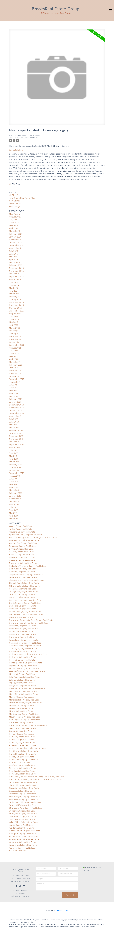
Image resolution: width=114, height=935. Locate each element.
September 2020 (16, 413)
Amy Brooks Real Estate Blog (22, 198)
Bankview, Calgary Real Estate (22, 546)
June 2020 (14, 422)
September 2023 (16, 311)
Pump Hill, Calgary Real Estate (22, 754)
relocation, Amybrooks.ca (20, 762)
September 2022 (16, 345)
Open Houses (15, 204)
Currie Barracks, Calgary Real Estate (25, 603)
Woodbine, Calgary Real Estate (23, 842)
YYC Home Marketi (17, 851)
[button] (16, 886)
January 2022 (15, 368)
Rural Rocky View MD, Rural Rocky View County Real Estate (35, 779)
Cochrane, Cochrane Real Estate (23, 589)
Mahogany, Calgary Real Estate (23, 691)
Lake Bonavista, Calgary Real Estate (25, 677)
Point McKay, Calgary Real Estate (23, 751)
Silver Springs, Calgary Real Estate (24, 788)
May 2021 (13, 391)
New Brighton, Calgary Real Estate (24, 720)
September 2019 (16, 445)
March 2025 (14, 262)
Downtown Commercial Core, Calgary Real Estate (31, 620)
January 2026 (15, 237)
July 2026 (13, 220)
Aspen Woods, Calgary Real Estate (24, 540)
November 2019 (16, 439)
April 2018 (13, 487)
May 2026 (13, 225)
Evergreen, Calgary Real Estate (23, 637)
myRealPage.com (61, 910)
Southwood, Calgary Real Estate (23, 800)
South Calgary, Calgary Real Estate (24, 797)
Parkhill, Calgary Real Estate (21, 740)
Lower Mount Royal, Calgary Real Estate (27, 688)
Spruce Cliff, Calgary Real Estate (23, 805)
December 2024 (16, 268)
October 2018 (15, 470)
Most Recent (14, 214)
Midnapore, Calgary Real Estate (23, 706)
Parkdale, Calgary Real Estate (22, 737)
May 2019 (13, 456)
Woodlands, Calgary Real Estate (23, 845)
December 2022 (16, 336)
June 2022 (14, 354)
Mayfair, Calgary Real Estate (21, 697)
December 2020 (16, 405)
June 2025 (14, 254)
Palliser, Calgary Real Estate (21, 734)
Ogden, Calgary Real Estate (21, 731)
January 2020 (15, 433)
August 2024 (15, 279)
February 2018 (15, 493)
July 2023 (13, 316)
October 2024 (15, 274)
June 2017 (13, 510)
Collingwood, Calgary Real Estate (24, 592)
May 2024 (13, 288)
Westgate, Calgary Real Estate (22, 834)
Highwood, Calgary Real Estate (23, 657)
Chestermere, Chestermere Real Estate (26, 580)
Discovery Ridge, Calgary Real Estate (25, 612)
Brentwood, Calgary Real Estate (23, 563)
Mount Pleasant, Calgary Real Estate (25, 717)
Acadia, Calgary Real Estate (21, 526)
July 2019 (13, 450)
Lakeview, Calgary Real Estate (22, 680)
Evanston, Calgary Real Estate (22, 634)
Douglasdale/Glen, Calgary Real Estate (26, 614)
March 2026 (14, 231)
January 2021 (15, 402)
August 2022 (15, 348)
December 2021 (16, 371)
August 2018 (14, 476)
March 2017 (14, 519)
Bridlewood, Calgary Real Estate (23, 569)
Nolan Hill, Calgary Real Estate (22, 723)
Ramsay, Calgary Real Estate (21, 757)
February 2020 (16, 430)
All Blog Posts (15, 195)
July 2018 (13, 479)
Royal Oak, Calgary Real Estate (22, 774)
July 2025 (13, 251)
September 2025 (16, 245)
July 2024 (13, 282)
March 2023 (14, 328)
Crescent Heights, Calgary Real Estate (26, 600)
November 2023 (16, 305)
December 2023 (16, 302)
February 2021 (15, 399)
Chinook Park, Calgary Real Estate (24, 583)
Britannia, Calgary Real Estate (22, 572)
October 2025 (15, 243)
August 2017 (14, 504)
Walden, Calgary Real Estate (21, 828)
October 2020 (15, 410)
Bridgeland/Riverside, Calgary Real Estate (27, 566)
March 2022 (14, 362)
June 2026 (14, 223)
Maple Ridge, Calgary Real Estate (24, 694)
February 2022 (15, 365)
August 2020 (15, 416)
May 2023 (13, 322)
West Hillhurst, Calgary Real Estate (24, 831)
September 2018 (16, 473)
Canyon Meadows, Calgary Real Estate (26, 575)
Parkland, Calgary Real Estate (22, 743)
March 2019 (14, 462)
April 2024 (13, 291)
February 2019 (15, 465)
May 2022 (13, 356)
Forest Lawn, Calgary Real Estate (23, 640)
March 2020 (14, 428)
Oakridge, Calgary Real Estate (22, 728)
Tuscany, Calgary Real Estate (22, 819)
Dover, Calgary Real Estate (21, 617)
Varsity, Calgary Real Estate (21, 825)
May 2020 (13, 425)
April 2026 (13, 228)
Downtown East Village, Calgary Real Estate (28, 623)
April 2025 (13, 260)
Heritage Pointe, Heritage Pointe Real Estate (29, 654)
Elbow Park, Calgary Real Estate (23, 629)
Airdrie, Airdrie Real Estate (20, 529)
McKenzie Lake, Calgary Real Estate (25, 700)
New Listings (14, 201)
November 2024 (16, 271)
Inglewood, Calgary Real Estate (23, 666)
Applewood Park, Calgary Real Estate (25, 535)
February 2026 (15, 234)
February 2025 (15, 265)
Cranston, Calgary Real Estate (22, 597)
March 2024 (14, 294)
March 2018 (14, 490)
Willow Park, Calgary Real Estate (23, 836)
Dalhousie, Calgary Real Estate (22, 606)
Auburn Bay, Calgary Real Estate (23, 543)
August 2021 (14, 382)
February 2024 (15, 297)
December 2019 (16, 436)
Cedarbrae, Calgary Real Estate (23, 577)
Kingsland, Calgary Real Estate (22, 674)
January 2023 (15, 334)
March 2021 (14, 396)
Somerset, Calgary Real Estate (22, 794)
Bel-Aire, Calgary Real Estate (21, 552)
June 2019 (13, 453)
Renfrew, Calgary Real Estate (22, 765)
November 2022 (16, 339)
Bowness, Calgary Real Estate (22, 557)
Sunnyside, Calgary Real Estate (23, 814)
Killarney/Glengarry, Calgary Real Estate (27, 671)
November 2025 (16, 240)
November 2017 (16, 499)
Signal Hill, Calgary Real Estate (22, 785)
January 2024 (15, 299)
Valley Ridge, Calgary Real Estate (23, 822)
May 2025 (13, 257)
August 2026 (15, 217)
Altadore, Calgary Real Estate (22, 532)
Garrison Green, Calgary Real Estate (25, 643)
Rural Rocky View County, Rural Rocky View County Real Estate (37, 777)
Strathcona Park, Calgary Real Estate (25, 808)
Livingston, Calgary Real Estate (22, 686)
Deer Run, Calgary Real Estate (22, 609)
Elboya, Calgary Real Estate (21, 631)
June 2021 (13, 388)
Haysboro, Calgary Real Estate (22, 651)
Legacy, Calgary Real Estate (21, 683)
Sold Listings (14, 207)
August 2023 (15, 314)
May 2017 (13, 513)
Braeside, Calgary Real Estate (27, 137)
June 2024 (14, 285)
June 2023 (14, 319)
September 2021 (16, 379)
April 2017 (13, 516)
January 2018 (15, 496)
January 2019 (15, 467)
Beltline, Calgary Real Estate (21, 555)
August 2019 (14, 447)
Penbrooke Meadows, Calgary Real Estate (27, 748)
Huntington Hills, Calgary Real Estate (25, 663)
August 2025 (15, 248)
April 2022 (13, 359)
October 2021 (15, 376)
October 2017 (15, 502)
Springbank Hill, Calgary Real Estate (25, 802)
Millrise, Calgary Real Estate (21, 708)
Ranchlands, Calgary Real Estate (23, 760)
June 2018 (13, 482)
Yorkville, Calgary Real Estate (22, 848)
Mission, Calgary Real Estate (21, 711)
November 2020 (16, 408)
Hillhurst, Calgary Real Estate (22, 660)
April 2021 (13, 393)
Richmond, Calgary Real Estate (23, 768)
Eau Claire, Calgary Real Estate (22, 626)
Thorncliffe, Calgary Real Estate (23, 817)
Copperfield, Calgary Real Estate (23, 594)
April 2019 (13, 459)
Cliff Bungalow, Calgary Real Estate (24, 586)
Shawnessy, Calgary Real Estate (23, 782)
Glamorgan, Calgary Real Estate (23, 649)
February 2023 (15, 331)
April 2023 (13, 325)
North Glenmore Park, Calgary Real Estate (28, 725)
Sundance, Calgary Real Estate (23, 811)
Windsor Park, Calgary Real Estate (24, 839)
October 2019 (15, 442)
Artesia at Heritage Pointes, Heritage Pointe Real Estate (33, 538)
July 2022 (13, 351)
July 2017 (13, 507)
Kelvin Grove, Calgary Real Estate (24, 668)
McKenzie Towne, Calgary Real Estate (26, 703)
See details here (16, 150)
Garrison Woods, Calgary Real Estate (25, 646)
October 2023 (15, 308)
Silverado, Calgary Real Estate (22, 791)
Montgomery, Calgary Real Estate (24, 714)
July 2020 (13, 419)
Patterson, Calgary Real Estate (22, 745)
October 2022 (15, 342)
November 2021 (16, 373)
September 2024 (16, 277)
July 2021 (13, 385)
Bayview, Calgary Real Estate (22, 549)
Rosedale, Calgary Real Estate (22, 771)
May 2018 (13, 484)
